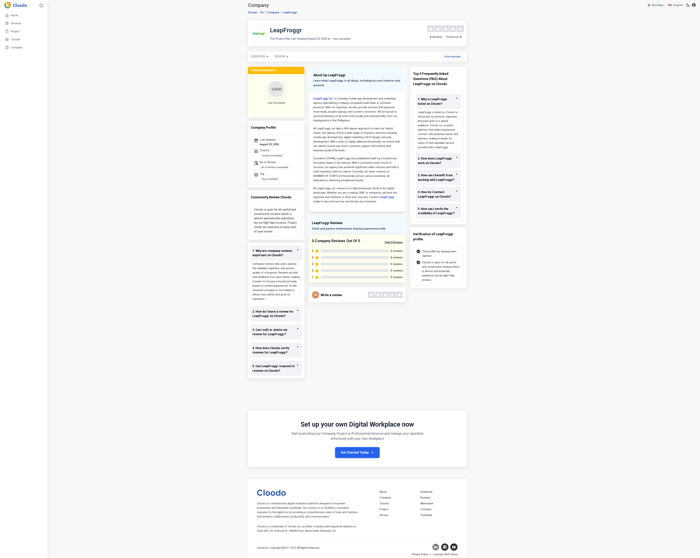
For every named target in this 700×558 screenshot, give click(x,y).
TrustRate (426, 515)
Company (385, 497)
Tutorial (384, 503)
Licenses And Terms (445, 554)
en (262, 12)
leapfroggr (290, 12)
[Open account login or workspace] (694, 5)
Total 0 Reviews (393, 242)
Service (384, 515)
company (273, 12)
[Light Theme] (688, 5)
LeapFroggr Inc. (323, 98)
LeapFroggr (387, 197)
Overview (258, 56)
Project (384, 509)
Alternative (426, 503)
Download (426, 491)
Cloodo (252, 12)
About (383, 491)
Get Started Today (355, 452)
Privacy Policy (420, 554)
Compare (425, 509)
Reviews (425, 497)
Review (280, 56)
